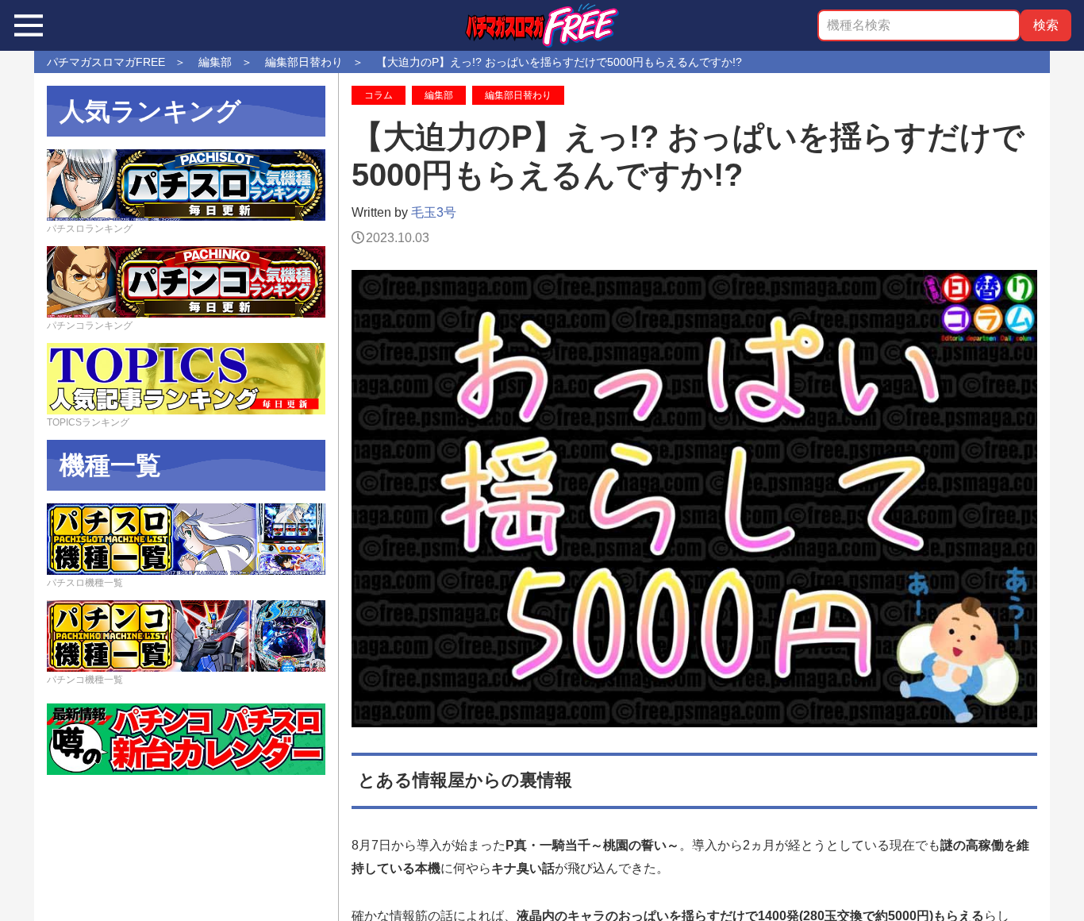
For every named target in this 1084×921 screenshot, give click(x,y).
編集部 (439, 95)
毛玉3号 (433, 212)
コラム (378, 95)
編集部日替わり (518, 95)
